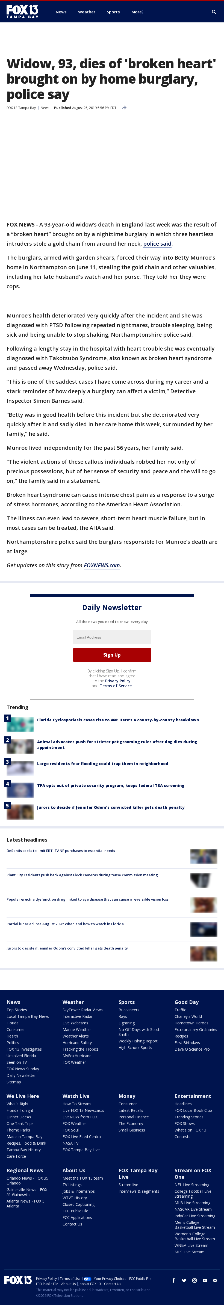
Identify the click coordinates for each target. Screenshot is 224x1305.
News (45, 107)
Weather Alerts (76, 1036)
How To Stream (77, 1103)
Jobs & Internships (79, 1191)
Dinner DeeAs (19, 1116)
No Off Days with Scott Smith (139, 1032)
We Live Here (23, 1096)
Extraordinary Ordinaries (196, 1029)
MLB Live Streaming (192, 1202)
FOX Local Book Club (193, 1110)
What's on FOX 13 (190, 1130)
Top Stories (17, 1009)
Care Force (16, 1156)
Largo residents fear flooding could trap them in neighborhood (102, 763)
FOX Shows (185, 1123)
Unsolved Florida (21, 1055)
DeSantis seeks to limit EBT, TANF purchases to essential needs (61, 850)
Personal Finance (134, 1116)
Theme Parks (18, 1130)
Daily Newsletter (21, 1075)
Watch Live (76, 1096)
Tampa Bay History (24, 1149)
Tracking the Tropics (81, 1049)
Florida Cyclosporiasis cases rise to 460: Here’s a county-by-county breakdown (118, 719)
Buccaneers (129, 1009)
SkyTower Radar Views (83, 1009)
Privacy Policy (118, 680)
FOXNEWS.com (102, 565)
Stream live (128, 1184)
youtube (205, 1280)
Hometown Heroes (191, 1022)
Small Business (132, 1130)
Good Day (187, 1002)
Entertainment (193, 1096)
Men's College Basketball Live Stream (195, 1225)
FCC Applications (77, 1217)
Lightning (127, 1022)
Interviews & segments (139, 1191)
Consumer (16, 1029)
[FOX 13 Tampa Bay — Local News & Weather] (25, 11)
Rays (123, 1016)
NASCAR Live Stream (193, 1209)
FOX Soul (71, 1130)
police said (157, 243)
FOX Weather (74, 1062)
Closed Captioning (79, 1204)
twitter (184, 1280)
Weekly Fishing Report (138, 1041)
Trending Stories (189, 1116)
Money (127, 1096)
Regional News (25, 1170)
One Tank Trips (20, 1123)
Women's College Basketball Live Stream (195, 1236)
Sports (127, 1002)
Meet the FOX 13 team (83, 1178)
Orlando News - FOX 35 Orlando (27, 1180)
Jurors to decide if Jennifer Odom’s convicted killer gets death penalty (111, 807)
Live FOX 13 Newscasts (83, 1110)
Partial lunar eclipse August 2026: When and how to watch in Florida (65, 923)
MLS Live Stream (190, 1251)
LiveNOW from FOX (80, 1116)
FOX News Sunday (23, 1068)
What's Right (18, 1103)
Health (12, 1036)
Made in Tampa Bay (24, 1136)
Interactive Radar (78, 1016)
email (215, 1280)
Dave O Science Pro (192, 1049)
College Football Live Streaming (193, 1194)
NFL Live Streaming (192, 1184)
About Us (74, 1170)
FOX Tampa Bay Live (81, 1149)
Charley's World (188, 1016)
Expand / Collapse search (214, 12)
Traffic (180, 1009)
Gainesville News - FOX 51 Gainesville (27, 1192)
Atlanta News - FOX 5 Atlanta (26, 1203)
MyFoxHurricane (77, 1055)
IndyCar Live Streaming (195, 1215)
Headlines (183, 1103)
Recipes (181, 1036)
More (136, 11)
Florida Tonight (20, 1110)
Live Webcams (75, 1022)
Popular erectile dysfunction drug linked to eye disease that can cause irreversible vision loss (88, 899)
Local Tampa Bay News (28, 1016)
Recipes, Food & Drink (26, 1143)
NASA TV (70, 1143)
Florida (13, 1022)
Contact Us (72, 1224)
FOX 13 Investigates (24, 1049)
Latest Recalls (131, 1110)
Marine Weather (77, 1029)
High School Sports (135, 1047)
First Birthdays (187, 1042)
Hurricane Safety (77, 1042)
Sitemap (14, 1081)
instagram (194, 1280)
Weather (73, 1002)
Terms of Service (116, 685)
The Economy (131, 1123)
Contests (182, 1136)
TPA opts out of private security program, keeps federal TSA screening (110, 785)
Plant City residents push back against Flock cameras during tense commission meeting (82, 874)
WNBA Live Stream (191, 1245)
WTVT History (75, 1197)
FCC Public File (75, 1210)
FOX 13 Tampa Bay (21, 107)
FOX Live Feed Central (82, 1136)
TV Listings (72, 1184)
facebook (173, 1280)
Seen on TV (17, 1062)
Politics (13, 1042)
